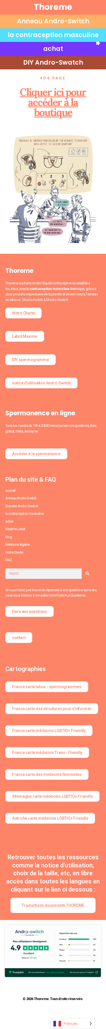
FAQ (8, 560)
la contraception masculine (53, 35)
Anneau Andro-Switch (53, 21)
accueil (10, 490)
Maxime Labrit (15, 529)
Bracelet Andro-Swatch (21, 506)
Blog (8, 537)
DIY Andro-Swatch (53, 62)
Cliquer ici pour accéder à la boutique (53, 102)
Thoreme (53, 7)
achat (53, 48)
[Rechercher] (87, 573)
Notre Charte (14, 552)
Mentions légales (17, 544)
